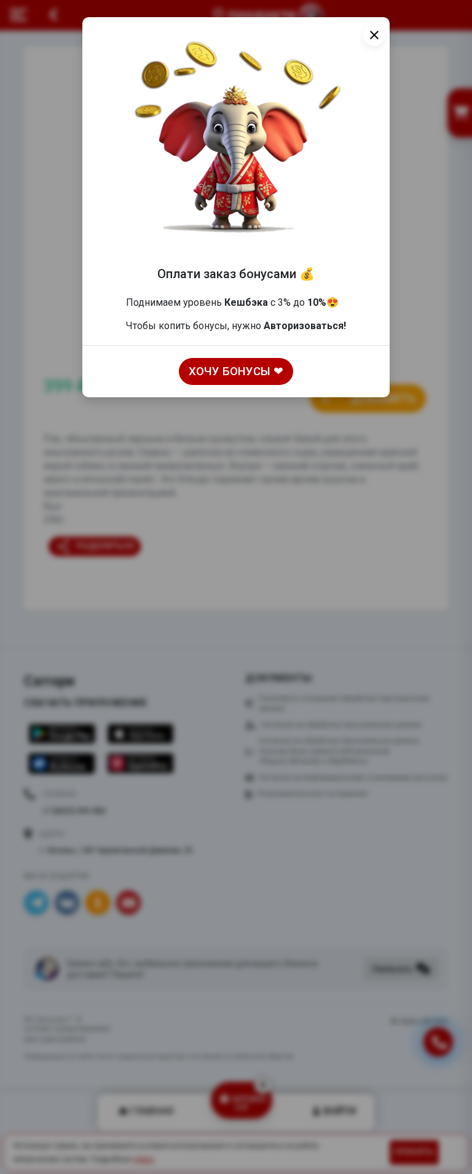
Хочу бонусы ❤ (236, 371)
